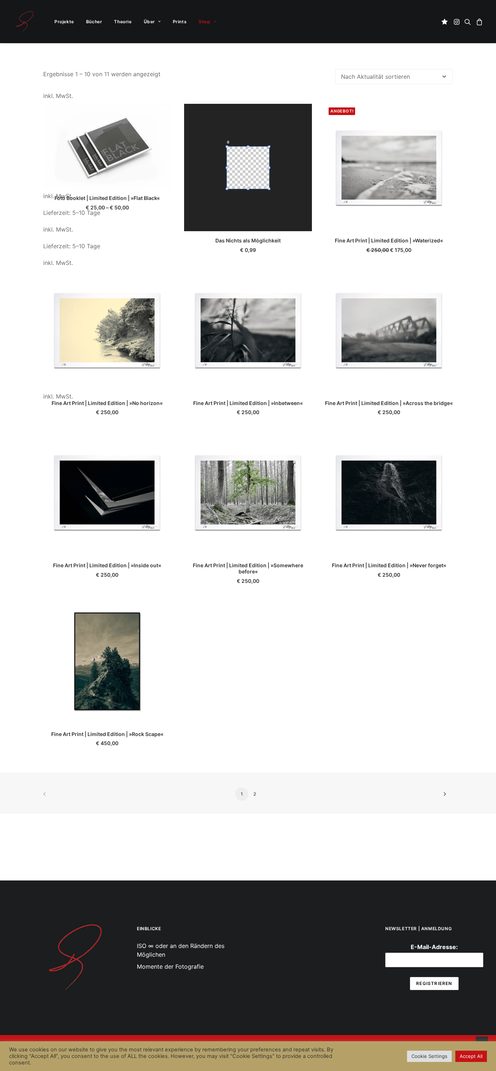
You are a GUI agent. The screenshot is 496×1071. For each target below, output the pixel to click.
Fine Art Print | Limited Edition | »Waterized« (389, 240)
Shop (204, 21)
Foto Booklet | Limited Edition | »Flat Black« (107, 198)
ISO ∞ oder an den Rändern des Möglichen (180, 950)
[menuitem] (64, 21)
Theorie (122, 21)
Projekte (64, 21)
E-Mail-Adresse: (434, 947)
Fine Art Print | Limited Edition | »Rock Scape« (107, 734)
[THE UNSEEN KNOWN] (24, 21)
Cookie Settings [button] (429, 1056)
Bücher (94, 21)
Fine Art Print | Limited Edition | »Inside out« (107, 565)
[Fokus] (74, 956)
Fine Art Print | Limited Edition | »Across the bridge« (389, 403)
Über (149, 21)
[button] (445, 21)
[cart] (478, 21)
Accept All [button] (471, 1056)
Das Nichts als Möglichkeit (248, 240)
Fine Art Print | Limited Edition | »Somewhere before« (248, 568)
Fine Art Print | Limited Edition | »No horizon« (107, 403)
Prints (180, 21)
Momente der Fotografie (170, 966)
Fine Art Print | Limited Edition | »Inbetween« (248, 403)
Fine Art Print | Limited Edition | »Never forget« (389, 565)
